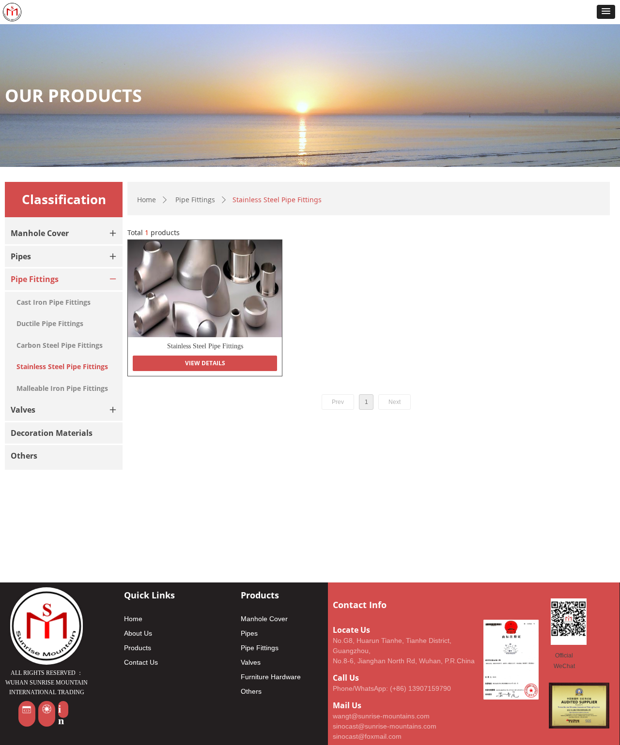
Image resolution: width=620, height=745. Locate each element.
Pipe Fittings (195, 199)
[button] (606, 12)
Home (146, 199)
